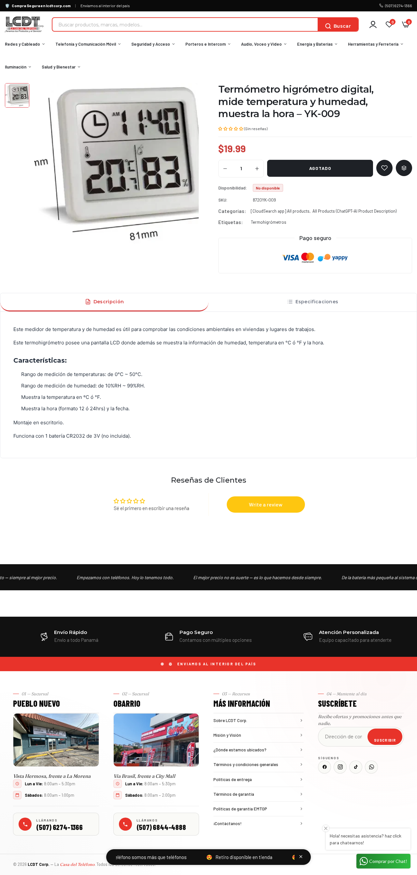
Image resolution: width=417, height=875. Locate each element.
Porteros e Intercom (205, 44)
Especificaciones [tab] (316, 302)
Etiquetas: (230, 222)
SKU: (222, 200)
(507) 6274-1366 (398, 6)
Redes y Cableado (22, 44)
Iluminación (15, 66)
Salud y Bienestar (59, 66)
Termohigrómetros (268, 222)
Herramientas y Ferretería (373, 44)
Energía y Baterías (315, 44)
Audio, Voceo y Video (261, 44)
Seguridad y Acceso (150, 44)
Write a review (265, 504)
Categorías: (232, 211)
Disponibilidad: (232, 187)
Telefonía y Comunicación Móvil (85, 44)
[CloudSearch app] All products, (280, 211)
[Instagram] (340, 767)
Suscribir (385, 740)
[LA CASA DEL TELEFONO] (24, 24)
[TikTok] (355, 767)
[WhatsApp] (371, 767)
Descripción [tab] (108, 302)
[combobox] (185, 24)
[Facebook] (324, 767)
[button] (230, 128)
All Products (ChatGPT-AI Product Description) (354, 211)
